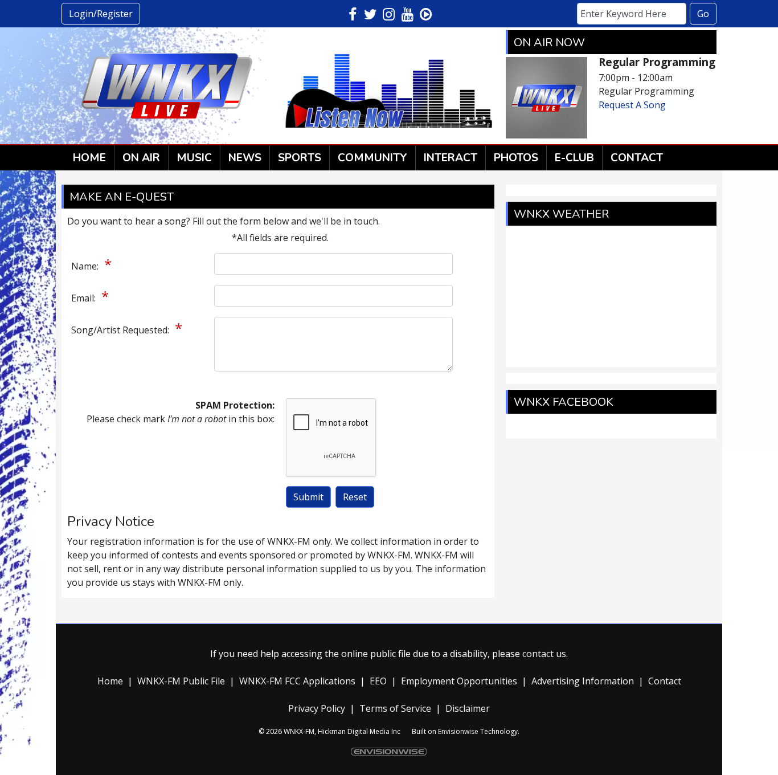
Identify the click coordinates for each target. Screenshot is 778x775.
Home (112, 681)
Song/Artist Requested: (121, 330)
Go (703, 13)
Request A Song (632, 105)
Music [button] (194, 157)
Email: (84, 298)
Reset (355, 497)
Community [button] (372, 157)
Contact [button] (637, 157)
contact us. (545, 653)
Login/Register (101, 13)
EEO (380, 681)
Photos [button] (516, 157)
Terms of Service (395, 708)
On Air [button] (141, 157)
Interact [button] (450, 157)
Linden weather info (611, 355)
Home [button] (89, 157)
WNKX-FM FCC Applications (297, 681)
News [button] (244, 157)
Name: (86, 266)
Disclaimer (467, 708)
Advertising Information (582, 681)
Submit (308, 497)
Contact (664, 681)
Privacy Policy (316, 708)
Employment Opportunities (459, 681)
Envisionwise (458, 731)
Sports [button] (299, 157)
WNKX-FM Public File (181, 681)
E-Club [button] (574, 157)
